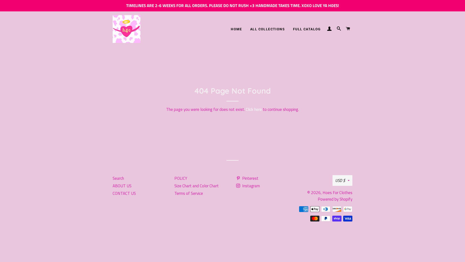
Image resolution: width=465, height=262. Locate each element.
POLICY (180, 178)
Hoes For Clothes (337, 192)
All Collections (267, 29)
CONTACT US (124, 193)
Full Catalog (307, 29)
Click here (254, 109)
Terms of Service (188, 193)
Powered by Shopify (335, 199)
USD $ (340, 180)
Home (236, 29)
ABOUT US (122, 186)
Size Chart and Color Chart (196, 186)
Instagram (250, 186)
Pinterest (249, 178)
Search (118, 178)
